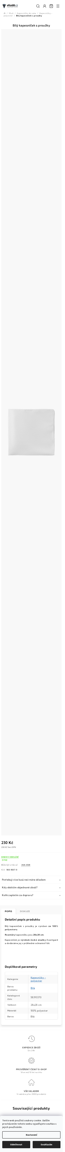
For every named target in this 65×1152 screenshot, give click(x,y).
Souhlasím (46, 1144)
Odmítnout (16, 1144)
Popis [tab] (8, 911)
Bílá (33, 988)
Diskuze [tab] (25, 911)
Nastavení (31, 1135)
